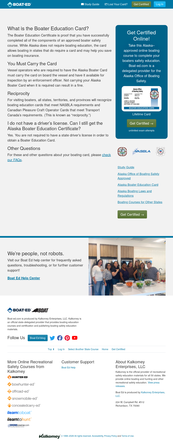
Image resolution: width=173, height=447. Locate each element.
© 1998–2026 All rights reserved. (76, 435)
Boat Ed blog (37, 338)
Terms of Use (127, 435)
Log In (159, 4)
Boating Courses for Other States (140, 202)
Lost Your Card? (117, 4)
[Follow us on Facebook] (60, 339)
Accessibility (97, 435)
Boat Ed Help (68, 367)
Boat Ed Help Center (23, 277)
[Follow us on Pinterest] (67, 339)
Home (105, 349)
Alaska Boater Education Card (138, 184)
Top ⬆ (51, 349)
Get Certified (141, 4)
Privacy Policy (110, 435)
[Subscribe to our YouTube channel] (74, 339)
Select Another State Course (83, 349)
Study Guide (91, 4)
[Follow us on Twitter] (52, 339)
